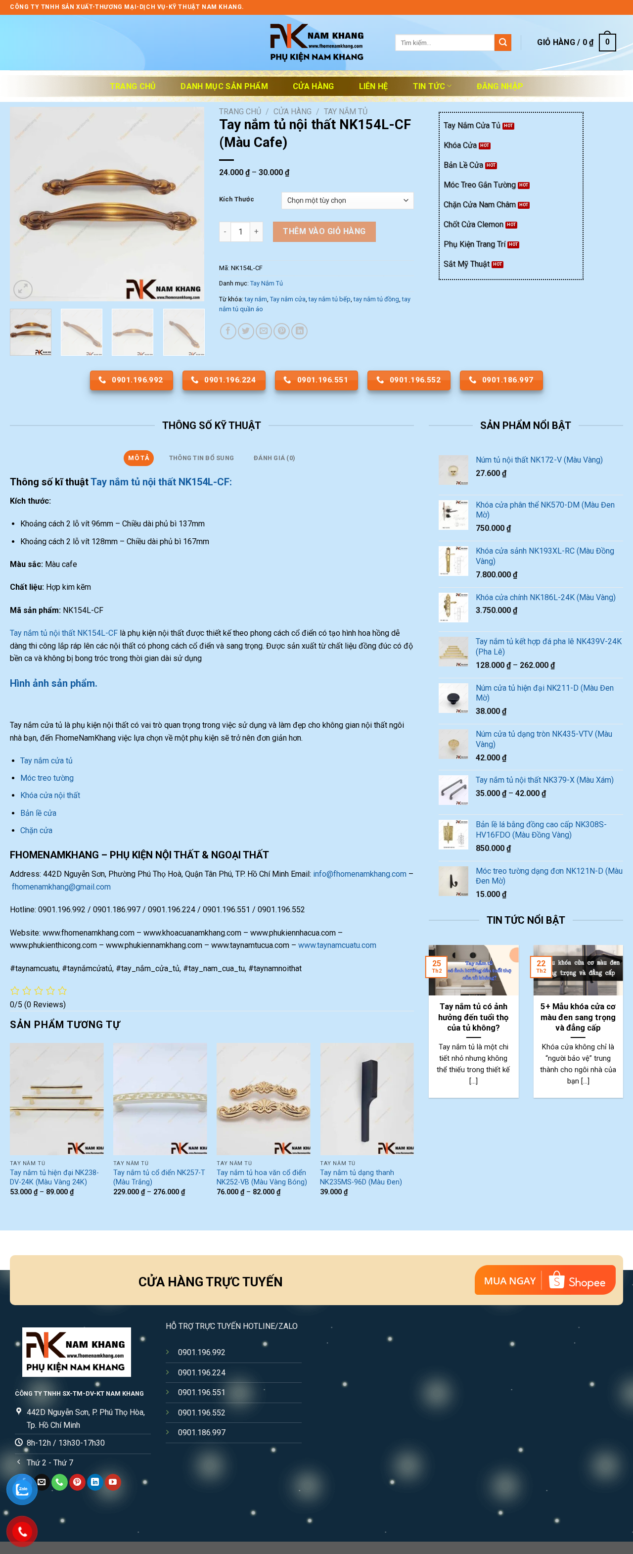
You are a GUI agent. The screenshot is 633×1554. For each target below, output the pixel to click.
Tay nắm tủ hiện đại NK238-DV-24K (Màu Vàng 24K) (54, 1177)
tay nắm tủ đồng (376, 299)
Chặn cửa (36, 830)
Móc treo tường (47, 778)
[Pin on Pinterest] (281, 331)
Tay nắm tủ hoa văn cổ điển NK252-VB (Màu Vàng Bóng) (262, 1177)
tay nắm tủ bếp (330, 299)
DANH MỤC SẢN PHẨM (224, 86)
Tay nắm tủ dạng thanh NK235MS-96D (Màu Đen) (361, 1177)
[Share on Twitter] (246, 331)
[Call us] (59, 1482)
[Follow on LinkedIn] (95, 1482)
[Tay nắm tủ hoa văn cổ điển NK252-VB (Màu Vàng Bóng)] (264, 1099)
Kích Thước (236, 199)
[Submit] (503, 42)
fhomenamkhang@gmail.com (61, 887)
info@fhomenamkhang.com (360, 874)
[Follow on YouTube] (113, 1482)
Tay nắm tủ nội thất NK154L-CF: (161, 482)
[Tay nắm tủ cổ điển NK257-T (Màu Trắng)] (160, 1099)
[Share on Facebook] (228, 331)
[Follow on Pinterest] (77, 1482)
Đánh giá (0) (274, 458)
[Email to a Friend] (264, 331)
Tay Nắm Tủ (345, 111)
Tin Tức (429, 86)
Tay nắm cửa (288, 299)
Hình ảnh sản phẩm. (53, 683)
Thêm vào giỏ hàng (324, 231)
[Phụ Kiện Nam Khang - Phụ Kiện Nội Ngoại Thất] (316, 42)
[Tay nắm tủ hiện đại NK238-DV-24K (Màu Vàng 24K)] (57, 1099)
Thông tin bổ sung (201, 458)
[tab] (139, 458)
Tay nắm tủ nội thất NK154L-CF (64, 633)
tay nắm (256, 299)
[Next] (188, 204)
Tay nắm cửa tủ (47, 760)
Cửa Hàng (313, 86)
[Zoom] (23, 289)
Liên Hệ (373, 86)
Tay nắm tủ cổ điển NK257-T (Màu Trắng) (159, 1177)
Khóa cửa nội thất (50, 795)
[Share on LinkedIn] (299, 331)
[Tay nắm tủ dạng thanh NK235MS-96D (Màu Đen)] (367, 1099)
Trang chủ (133, 86)
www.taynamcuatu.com (337, 945)
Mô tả (138, 458)
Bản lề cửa (38, 813)
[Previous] (26, 204)
